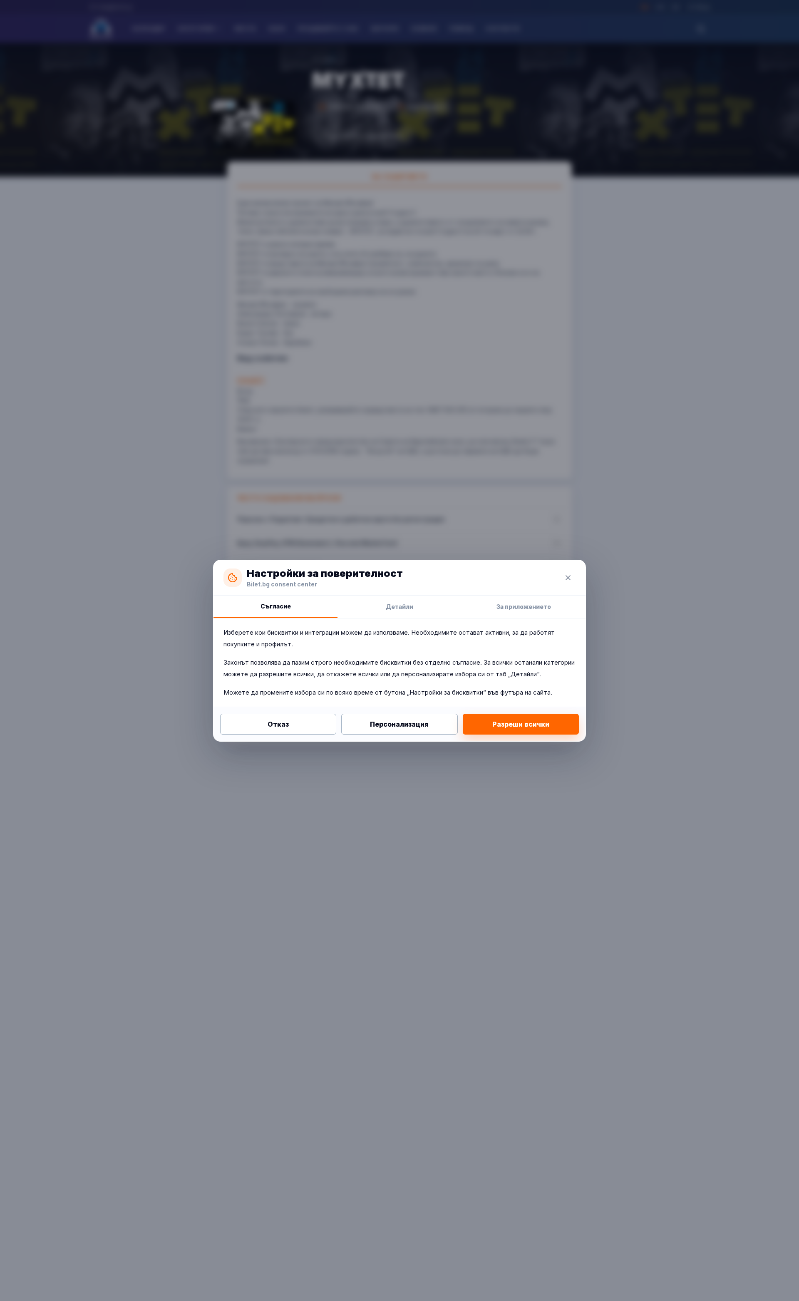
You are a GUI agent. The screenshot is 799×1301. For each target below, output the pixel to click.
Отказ (278, 724)
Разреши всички (520, 724)
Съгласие (276, 606)
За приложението (523, 606)
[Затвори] (568, 577)
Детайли (399, 606)
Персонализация (399, 724)
